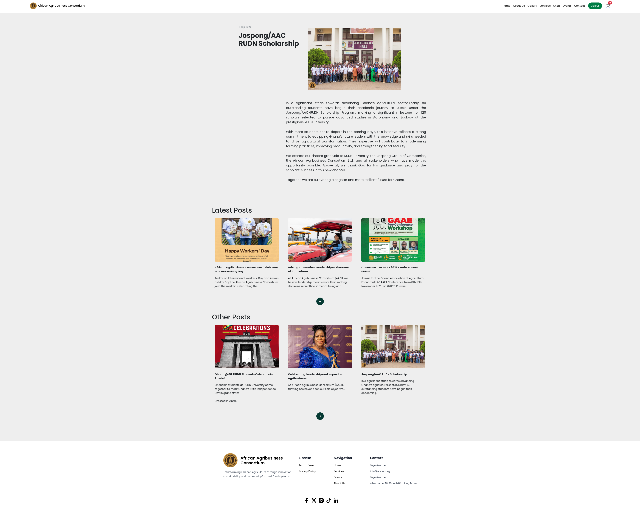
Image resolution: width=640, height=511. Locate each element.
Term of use (306, 465)
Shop (556, 6)
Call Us (595, 6)
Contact (579, 6)
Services (545, 6)
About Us (519, 6)
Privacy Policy (307, 471)
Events (567, 6)
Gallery (532, 6)
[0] (608, 6)
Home (506, 6)
